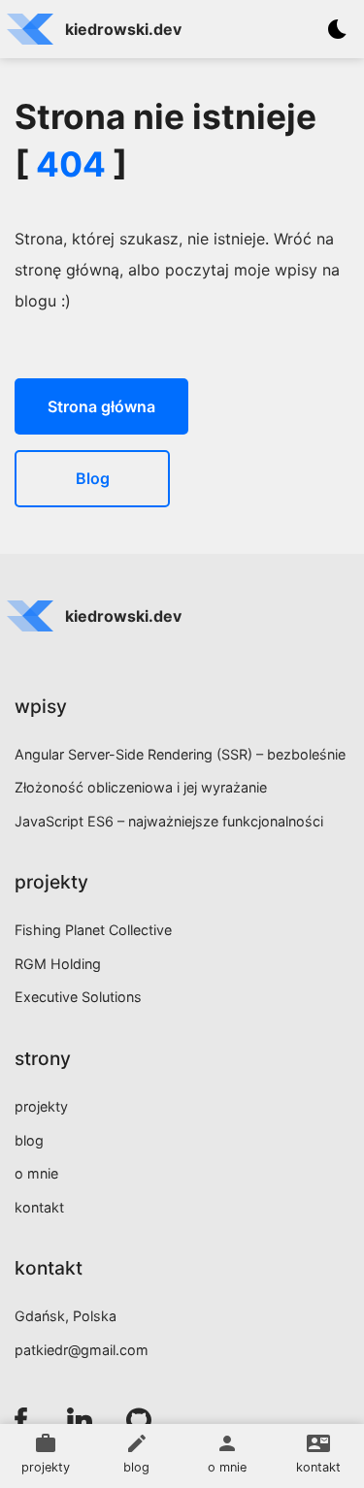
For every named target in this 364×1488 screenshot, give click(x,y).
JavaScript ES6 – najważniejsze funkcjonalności (169, 821)
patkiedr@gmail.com (82, 1350)
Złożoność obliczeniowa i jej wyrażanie (141, 787)
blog (29, 1140)
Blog (93, 478)
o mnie (36, 1173)
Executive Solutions (78, 996)
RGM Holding (58, 963)
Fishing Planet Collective (93, 930)
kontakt (39, 1207)
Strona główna (101, 406)
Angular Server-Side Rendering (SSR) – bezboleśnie (180, 754)
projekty (41, 1106)
